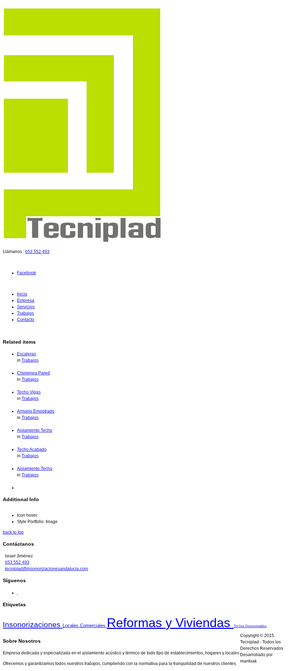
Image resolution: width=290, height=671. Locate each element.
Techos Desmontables (250, 626)
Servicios (26, 306)
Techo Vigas (29, 392)
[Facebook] (17, 592)
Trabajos (25, 313)
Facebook (26, 272)
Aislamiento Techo (34, 430)
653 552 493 (37, 251)
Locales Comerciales (85, 625)
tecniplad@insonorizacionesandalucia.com (46, 568)
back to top (13, 532)
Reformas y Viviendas (170, 622)
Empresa (25, 300)
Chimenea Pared (33, 373)
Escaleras (26, 353)
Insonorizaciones (33, 624)
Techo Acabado (32, 449)
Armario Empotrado (35, 411)
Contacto (25, 319)
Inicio (22, 294)
